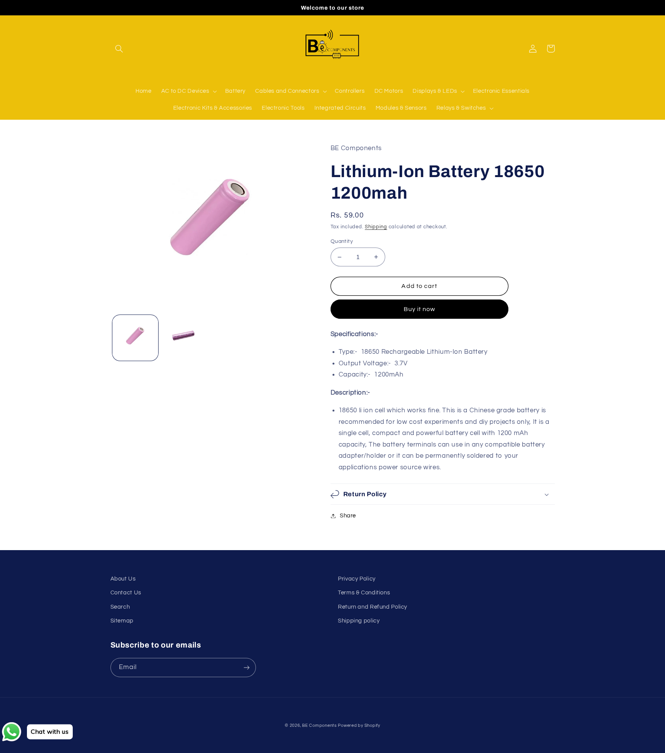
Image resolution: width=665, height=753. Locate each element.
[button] (119, 48)
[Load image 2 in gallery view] (185, 338)
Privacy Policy (357, 579)
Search (120, 607)
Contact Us (125, 593)
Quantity (342, 241)
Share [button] (348, 516)
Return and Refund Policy (372, 607)
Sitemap (122, 621)
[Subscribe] (246, 667)
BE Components (319, 725)
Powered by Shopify (359, 725)
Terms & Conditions (364, 593)
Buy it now (420, 309)
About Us (123, 579)
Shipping (376, 226)
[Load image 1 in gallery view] (135, 338)
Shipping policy (358, 621)
